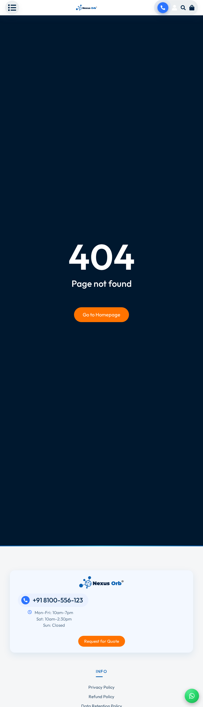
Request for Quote (101, 641)
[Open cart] (191, 8)
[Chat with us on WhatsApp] (192, 696)
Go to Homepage (101, 314)
